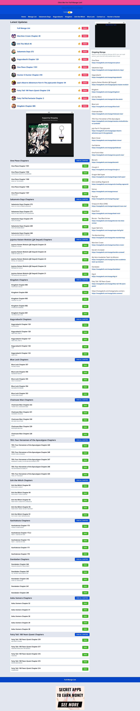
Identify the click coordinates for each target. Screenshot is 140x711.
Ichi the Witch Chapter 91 (20, 514)
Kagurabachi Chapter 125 (21, 353)
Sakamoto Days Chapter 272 (22, 204)
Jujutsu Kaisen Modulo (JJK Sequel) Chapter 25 (28, 245)
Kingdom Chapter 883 (19, 298)
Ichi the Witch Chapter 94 (20, 492)
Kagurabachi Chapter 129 (28, 59)
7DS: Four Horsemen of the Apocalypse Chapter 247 (30, 459)
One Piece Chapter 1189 (20, 179)
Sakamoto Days (45, 17)
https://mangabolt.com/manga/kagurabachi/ (107, 77)
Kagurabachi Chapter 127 (21, 339)
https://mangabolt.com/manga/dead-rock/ (106, 213)
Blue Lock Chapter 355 (19, 379)
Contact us (101, 17)
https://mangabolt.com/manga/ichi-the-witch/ (107, 99)
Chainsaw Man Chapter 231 (21, 412)
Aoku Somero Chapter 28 (20, 629)
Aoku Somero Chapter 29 (20, 623)
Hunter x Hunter (113, 17)
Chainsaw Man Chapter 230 (21, 419)
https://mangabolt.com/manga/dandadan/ (106, 269)
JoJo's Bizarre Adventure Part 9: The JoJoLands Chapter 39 (41, 83)
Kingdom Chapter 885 (26, 106)
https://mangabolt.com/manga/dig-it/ (104, 276)
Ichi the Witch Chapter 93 (20, 500)
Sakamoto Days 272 (25, 51)
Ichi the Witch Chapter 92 (20, 507)
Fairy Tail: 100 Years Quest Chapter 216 (25, 654)
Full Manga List (23, 28)
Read (85, 28)
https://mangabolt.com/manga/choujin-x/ (106, 169)
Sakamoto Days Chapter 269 (22, 226)
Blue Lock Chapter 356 (19, 372)
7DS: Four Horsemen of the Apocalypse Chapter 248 (30, 452)
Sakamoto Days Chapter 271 (22, 212)
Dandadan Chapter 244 (20, 564)
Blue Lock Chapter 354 (19, 386)
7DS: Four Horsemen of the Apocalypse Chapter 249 (30, 445)
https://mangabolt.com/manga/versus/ (105, 191)
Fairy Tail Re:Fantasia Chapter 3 (30, 98)
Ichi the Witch (79, 17)
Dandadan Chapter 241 (20, 586)
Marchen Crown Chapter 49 (28, 36)
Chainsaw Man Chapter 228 (21, 434)
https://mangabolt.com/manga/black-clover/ (107, 140)
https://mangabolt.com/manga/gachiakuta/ (106, 148)
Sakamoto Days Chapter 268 (22, 233)
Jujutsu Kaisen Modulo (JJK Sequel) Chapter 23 (28, 259)
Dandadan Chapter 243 (20, 571)
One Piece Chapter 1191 (27, 67)
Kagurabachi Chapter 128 (21, 331)
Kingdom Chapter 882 (19, 306)
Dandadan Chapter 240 (20, 593)
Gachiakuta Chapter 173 (20, 525)
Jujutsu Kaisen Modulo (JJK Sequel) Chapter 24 (28, 252)
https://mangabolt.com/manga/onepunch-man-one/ (109, 206)
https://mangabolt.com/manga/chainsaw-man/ (107, 114)
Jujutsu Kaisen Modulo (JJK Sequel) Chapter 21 (28, 273)
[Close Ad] (72, 112)
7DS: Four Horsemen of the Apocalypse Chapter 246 (30, 467)
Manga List (32, 17)
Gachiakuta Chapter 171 (20, 548)
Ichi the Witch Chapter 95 (20, 485)
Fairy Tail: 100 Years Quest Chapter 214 (25, 668)
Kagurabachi (58, 17)
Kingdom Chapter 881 (19, 313)
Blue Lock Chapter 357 (19, 365)
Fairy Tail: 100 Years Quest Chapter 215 (25, 661)
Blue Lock (91, 17)
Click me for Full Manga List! (70, 2)
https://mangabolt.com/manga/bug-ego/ (105, 199)
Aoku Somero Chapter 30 (20, 616)
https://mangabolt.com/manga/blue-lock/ (106, 106)
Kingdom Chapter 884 (19, 292)
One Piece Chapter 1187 (20, 193)
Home (23, 17)
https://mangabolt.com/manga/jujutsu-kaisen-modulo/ (110, 85)
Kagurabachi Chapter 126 (21, 346)
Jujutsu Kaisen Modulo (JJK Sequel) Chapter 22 (28, 266)
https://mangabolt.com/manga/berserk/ (105, 162)
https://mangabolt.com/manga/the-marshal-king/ (108, 238)
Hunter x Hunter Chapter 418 (29, 75)
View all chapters (82, 160)
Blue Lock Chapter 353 (19, 393)
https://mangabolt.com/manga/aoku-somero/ (107, 293)
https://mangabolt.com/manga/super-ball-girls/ (108, 230)
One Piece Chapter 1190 (20, 172)
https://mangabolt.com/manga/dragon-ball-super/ (108, 177)
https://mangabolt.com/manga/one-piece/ (106, 63)
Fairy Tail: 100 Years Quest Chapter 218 (33, 90)
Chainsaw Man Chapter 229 (21, 426)
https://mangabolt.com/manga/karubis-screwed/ (108, 252)
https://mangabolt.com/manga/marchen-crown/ (108, 245)
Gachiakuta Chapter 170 (20, 554)
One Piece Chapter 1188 (20, 187)
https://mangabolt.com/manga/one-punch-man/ (108, 155)
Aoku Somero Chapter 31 (20, 610)
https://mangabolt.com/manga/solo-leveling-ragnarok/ (110, 184)
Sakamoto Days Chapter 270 (22, 219)
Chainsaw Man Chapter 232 (21, 405)
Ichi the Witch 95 (24, 44)
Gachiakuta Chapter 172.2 (21, 533)
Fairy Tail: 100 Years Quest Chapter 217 (25, 647)
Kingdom (68, 17)
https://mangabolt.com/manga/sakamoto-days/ (108, 70)
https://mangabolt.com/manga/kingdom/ (106, 92)
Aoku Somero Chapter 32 (20, 603)
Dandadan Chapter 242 (20, 579)
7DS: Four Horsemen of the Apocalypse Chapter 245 (30, 474)
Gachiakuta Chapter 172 (20, 540)
